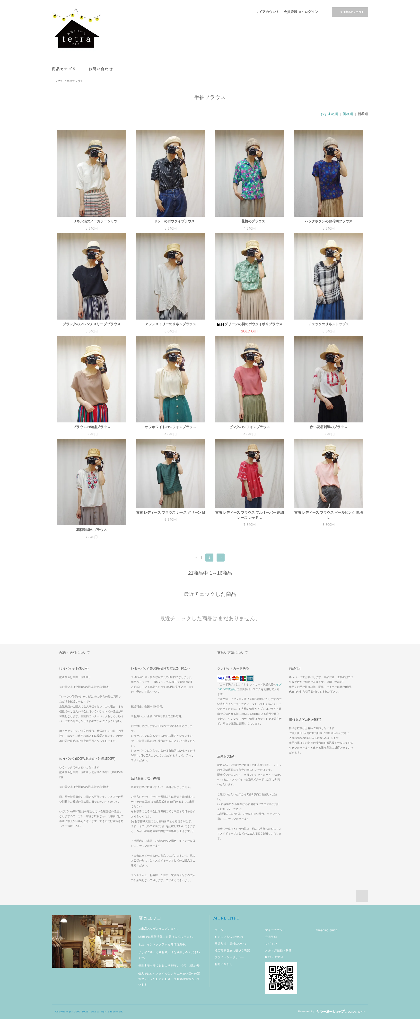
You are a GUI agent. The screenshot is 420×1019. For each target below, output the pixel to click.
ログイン (311, 12)
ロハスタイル (159, 973)
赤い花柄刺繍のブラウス (328, 427)
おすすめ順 (329, 114)
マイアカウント (267, 12)
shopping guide (326, 930)
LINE (141, 936)
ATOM (278, 957)
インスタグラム (157, 944)
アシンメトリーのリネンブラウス (170, 324)
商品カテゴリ (65, 68)
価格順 (348, 114)
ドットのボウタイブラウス (174, 221)
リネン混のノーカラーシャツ (95, 221)
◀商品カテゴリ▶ (352, 11)
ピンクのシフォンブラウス (249, 427)
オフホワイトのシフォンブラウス (170, 427)
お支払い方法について (229, 936)
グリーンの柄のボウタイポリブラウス (253, 324)
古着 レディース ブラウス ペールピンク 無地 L (328, 514)
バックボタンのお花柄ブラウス (328, 221)
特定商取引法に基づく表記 (232, 950)
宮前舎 (178, 978)
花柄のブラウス (253, 221)
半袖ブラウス (75, 81)
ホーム (219, 930)
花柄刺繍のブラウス (91, 530)
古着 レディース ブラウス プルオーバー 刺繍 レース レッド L (249, 514)
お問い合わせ (101, 68)
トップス (57, 81)
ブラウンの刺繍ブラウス (91, 427)
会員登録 (290, 12)
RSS (268, 957)
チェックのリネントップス (328, 324)
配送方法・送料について (231, 943)
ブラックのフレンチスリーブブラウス (92, 324)
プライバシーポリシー (229, 957)
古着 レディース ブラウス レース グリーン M (170, 512)
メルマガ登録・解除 (278, 950)
